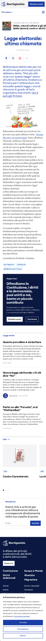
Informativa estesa (22, 616)
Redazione (13, 395)
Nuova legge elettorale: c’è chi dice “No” (22, 374)
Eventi (5, 590)
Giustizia (29, 575)
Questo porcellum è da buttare (22, 342)
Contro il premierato (15, 476)
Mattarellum (9, 264)
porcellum (21, 264)
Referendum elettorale (13, 269)
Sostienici (32, 319)
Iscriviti (35, 523)
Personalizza (23, 629)
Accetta (23, 622)
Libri (5, 439)
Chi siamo (6, 12)
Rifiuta (23, 636)
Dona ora (8, 563)
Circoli (5, 586)
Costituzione (10, 571)
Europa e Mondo (33, 571)
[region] (23, 617)
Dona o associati (31, 586)
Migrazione (30, 580)
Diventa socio (36, 4)
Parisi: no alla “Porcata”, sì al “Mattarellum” (20, 408)
